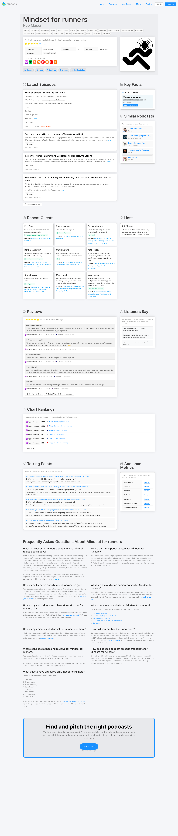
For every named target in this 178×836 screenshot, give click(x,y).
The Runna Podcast (137, 128)
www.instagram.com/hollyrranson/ (53, 100)
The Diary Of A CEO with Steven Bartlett (140, 150)
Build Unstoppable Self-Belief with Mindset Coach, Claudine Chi (47, 520)
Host (41, 70)
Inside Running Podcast (138, 143)
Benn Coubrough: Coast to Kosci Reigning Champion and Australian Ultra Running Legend (56, 499)
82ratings (42, 44)
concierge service (113, 640)
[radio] (26, 43)
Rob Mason (32, 25)
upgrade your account (71, 615)
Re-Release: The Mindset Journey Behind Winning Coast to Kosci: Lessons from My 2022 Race (57, 476)
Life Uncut (132, 157)
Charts (65, 70)
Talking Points (79, 70)
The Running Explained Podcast (140, 136)
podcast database (46, 638)
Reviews (52, 70)
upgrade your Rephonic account (73, 701)
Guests (29, 70)
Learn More (89, 746)
